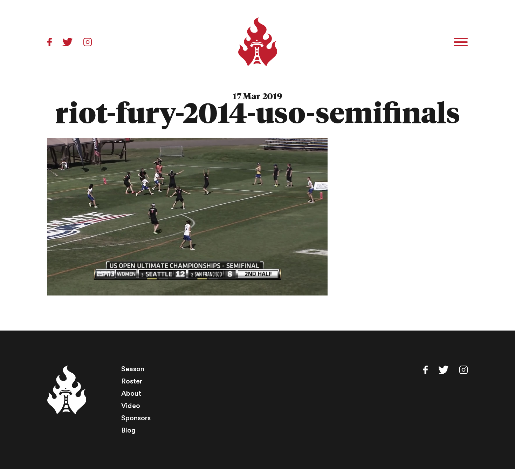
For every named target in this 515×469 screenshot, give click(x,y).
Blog (128, 430)
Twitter (67, 42)
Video (130, 405)
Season (132, 369)
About (131, 393)
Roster (131, 381)
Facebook (49, 42)
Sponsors (136, 418)
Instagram (87, 42)
